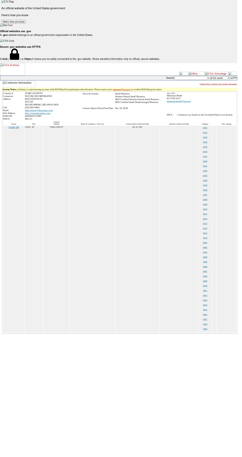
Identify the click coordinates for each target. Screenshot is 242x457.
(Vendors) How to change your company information (218, 84)
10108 (205, 161)
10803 (205, 252)
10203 (205, 176)
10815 (205, 310)
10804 (205, 257)
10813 (205, 300)
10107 (205, 156)
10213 (205, 224)
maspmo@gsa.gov (121, 89)
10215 (205, 233)
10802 (205, 247)
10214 (205, 228)
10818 (205, 324)
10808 (205, 276)
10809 (205, 281)
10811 (205, 291)
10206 (205, 190)
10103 (205, 137)
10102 (205, 132)
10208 (205, 200)
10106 (205, 152)
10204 (205, 180)
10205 (205, 185)
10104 (205, 142)
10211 (205, 214)
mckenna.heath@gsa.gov (179, 101)
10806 (205, 267)
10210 (205, 209)
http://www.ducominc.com (37, 113)
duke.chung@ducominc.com (39, 110)
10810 (205, 286)
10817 (205, 319)
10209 (205, 204)
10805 (205, 262)
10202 (205, 171)
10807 (205, 271)
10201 (205, 166)
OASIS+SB (14, 127)
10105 (205, 147)
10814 (205, 305)
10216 (205, 238)
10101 (205, 128)
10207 (205, 195)
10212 (205, 219)
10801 (205, 243)
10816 (205, 315)
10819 (205, 329)
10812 (205, 295)
